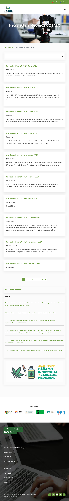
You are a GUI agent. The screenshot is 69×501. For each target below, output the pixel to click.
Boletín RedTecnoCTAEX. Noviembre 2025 (24, 242)
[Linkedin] (57, 494)
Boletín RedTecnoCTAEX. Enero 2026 (22, 198)
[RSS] (64, 494)
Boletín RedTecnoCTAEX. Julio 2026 (21, 66)
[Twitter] (53, 494)
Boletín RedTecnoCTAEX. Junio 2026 (22, 87)
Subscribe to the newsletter (13, 430)
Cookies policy (8, 477)
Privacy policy (8, 482)
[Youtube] (60, 494)
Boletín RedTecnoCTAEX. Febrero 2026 (22, 177)
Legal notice (7, 468)
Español (55, 2)
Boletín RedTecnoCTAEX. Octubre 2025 (23, 263)
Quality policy (8, 473)
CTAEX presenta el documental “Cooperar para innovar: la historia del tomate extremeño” (34, 350)
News (11, 48)
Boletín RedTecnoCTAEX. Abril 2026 (21, 133)
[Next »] (45, 279)
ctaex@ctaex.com (9, 461)
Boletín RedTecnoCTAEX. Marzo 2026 (22, 155)
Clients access (14, 289)
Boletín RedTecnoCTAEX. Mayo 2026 (22, 111)
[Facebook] (49, 494)
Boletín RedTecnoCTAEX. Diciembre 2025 (24, 218)
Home (5, 48)
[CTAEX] (8, 9)
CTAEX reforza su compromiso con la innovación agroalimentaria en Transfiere (30, 313)
